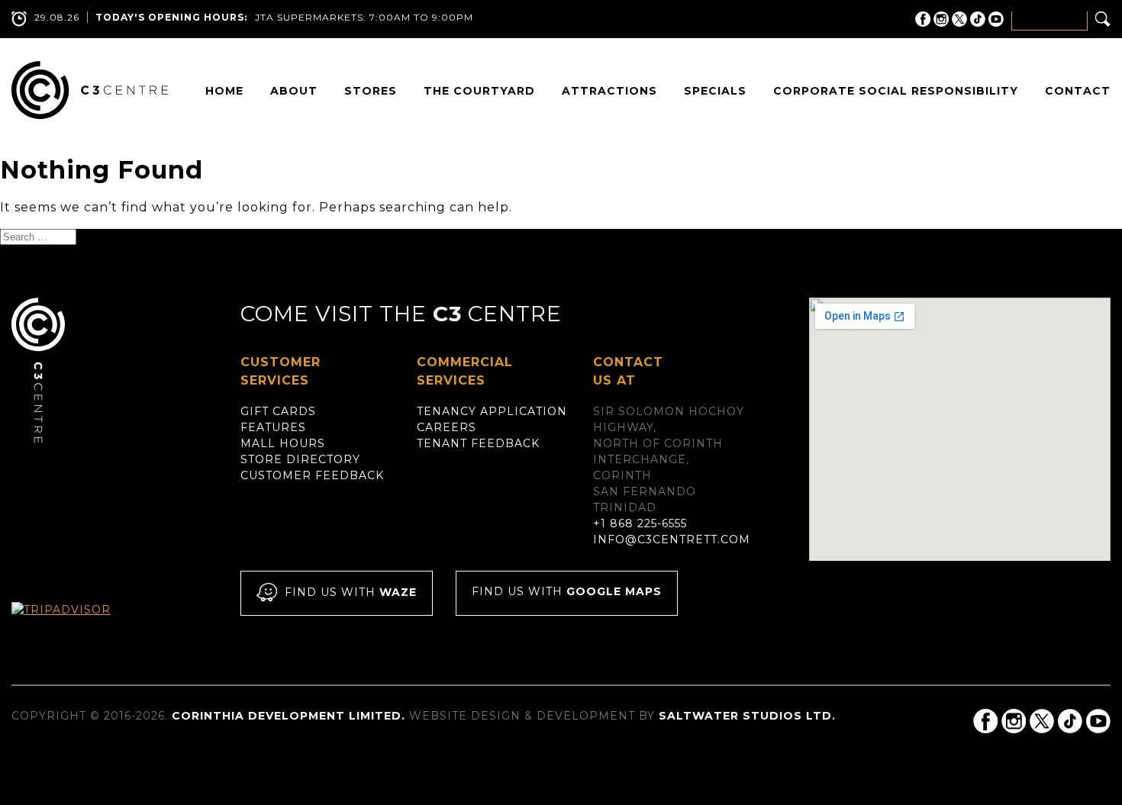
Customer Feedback (312, 475)
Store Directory (300, 459)
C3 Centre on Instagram (941, 19)
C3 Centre (89, 90)
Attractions (609, 91)
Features (273, 427)
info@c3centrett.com (671, 539)
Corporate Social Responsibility (895, 91)
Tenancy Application (492, 411)
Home (224, 91)
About (294, 91)
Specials (715, 91)
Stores (370, 91)
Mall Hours (282, 443)
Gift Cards (278, 411)
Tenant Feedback (478, 443)
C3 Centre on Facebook (922, 19)
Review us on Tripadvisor (77, 624)
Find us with (351, 593)
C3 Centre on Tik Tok (977, 19)
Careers (446, 427)
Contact (1078, 91)
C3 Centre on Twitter (959, 19)
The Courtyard (479, 91)
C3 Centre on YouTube (996, 19)
